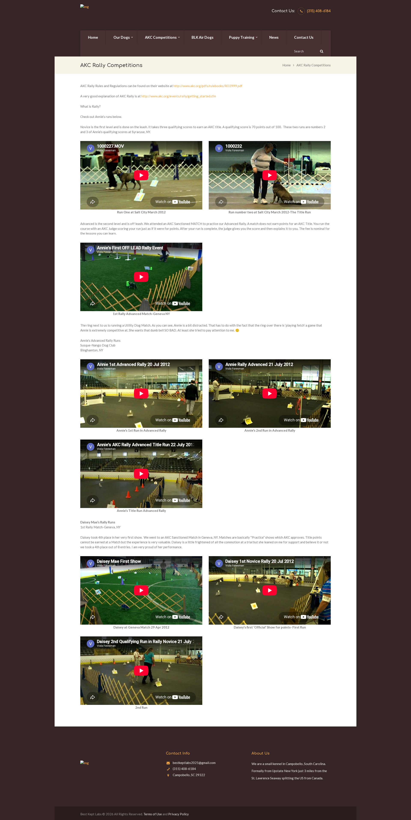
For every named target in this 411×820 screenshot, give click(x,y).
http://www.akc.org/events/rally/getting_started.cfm (178, 96)
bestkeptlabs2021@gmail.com (194, 763)
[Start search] (321, 51)
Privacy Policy (178, 814)
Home (286, 65)
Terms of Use (152, 814)
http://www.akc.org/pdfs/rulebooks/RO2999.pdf (207, 86)
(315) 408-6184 (319, 11)
